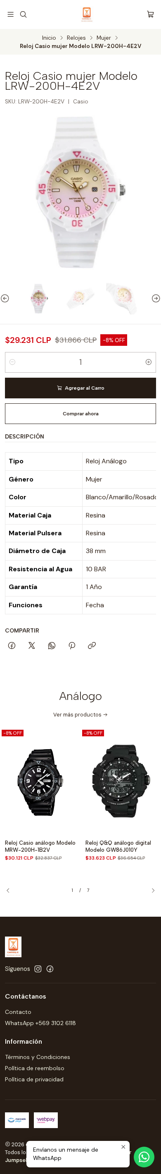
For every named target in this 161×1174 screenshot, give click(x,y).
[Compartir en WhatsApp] (52, 646)
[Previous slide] (6, 298)
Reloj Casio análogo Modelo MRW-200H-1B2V (40, 846)
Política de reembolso (34, 1068)
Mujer (104, 38)
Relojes (76, 38)
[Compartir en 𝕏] (32, 646)
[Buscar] (22, 14)
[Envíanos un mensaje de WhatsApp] (144, 1157)
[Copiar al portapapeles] (92, 646)
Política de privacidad (34, 1079)
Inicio (49, 38)
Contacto (18, 1012)
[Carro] (150, 14)
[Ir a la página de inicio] (86, 14)
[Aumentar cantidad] (149, 362)
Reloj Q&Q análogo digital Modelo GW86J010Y (118, 846)
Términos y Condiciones (37, 1057)
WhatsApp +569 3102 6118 (40, 1023)
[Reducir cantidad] (12, 362)
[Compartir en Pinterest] (72, 646)
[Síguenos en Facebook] (50, 969)
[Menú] (10, 14)
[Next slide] (155, 298)
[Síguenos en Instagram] (38, 969)
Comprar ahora (81, 414)
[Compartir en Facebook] (12, 646)
